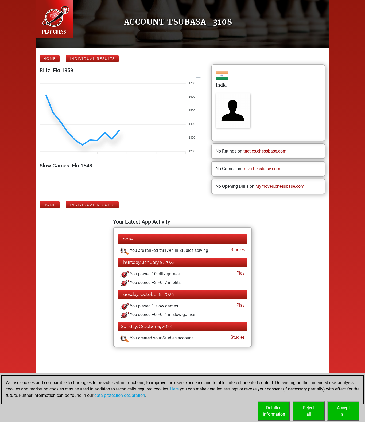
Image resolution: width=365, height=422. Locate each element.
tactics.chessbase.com (264, 151)
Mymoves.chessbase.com (279, 186)
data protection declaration (119, 395)
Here (174, 389)
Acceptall (343, 411)
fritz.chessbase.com (261, 168)
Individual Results (92, 59)
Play (240, 273)
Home (49, 59)
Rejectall (308, 411)
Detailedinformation (274, 411)
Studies (237, 249)
